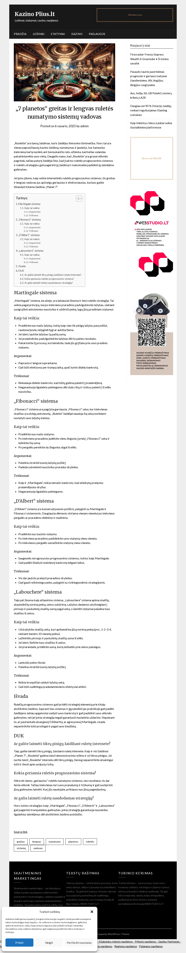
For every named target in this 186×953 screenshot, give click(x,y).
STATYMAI (58, 33)
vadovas (38, 848)
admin (84, 126)
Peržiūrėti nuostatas (79, 942)
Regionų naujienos (125, 946)
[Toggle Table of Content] (77, 198)
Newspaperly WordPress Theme (110, 934)
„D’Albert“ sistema (29, 235)
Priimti (19, 942)
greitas (21, 841)
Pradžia (20, 33)
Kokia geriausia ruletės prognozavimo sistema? (49, 278)
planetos (73, 841)
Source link (20, 831)
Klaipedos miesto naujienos (116, 941)
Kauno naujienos (102, 946)
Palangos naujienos (151, 946)
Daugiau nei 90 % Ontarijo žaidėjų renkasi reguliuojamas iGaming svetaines (150, 110)
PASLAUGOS (97, 33)
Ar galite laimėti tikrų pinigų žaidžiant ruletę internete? (53, 274)
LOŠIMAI (39, 33)
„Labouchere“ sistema (30, 250)
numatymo (55, 841)
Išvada (22, 266)
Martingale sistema (29, 203)
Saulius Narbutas (168, 941)
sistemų (21, 848)
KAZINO (76, 33)
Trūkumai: (34, 215)
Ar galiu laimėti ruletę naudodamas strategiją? (49, 282)
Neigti (49, 942)
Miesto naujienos (145, 941)
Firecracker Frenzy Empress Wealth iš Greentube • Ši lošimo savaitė (149, 59)
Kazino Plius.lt (35, 14)
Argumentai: (35, 211)
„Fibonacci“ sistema (29, 219)
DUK (21, 270)
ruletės (90, 841)
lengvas (36, 841)
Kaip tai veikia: (32, 208)
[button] (92, 912)
